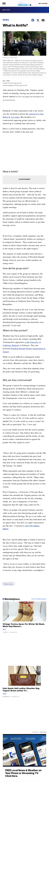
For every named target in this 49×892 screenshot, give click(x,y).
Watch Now (42, 3)
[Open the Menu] (4, 3)
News (6, 20)
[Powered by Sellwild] (43, 732)
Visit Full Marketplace (38, 599)
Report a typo (8, 584)
